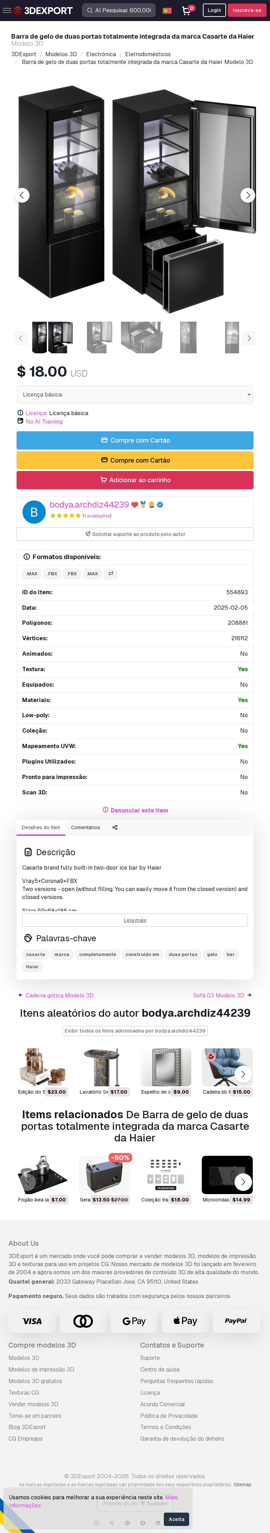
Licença (150, 1392)
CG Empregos (25, 1438)
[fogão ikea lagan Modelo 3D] (42, 1175)
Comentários (85, 827)
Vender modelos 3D (33, 1404)
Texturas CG (23, 1392)
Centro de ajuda (160, 1369)
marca (62, 954)
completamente (97, 954)
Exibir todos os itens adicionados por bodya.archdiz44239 (135, 1031)
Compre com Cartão (139, 440)
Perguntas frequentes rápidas (176, 1381)
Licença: (37, 413)
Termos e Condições (165, 1427)
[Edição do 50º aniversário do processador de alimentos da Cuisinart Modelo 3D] (42, 1067)
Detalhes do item (41, 827)
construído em (142, 954)
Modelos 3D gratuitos (35, 1381)
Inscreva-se (247, 10)
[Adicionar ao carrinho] (43, 1076)
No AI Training (44, 421)
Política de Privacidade (169, 1416)
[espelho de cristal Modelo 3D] (165, 1067)
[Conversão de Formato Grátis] (110, 574)
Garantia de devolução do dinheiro (182, 1438)
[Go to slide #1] (52, 337)
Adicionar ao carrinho (139, 480)
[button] (243, 1074)
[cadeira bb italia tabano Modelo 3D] (227, 1067)
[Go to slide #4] (187, 337)
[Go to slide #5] (232, 337)
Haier (32, 967)
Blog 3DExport (27, 1427)
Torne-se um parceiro (35, 1416)
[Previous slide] (22, 195)
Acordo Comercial (162, 1404)
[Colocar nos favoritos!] (58, 1076)
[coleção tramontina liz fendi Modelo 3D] (165, 1175)
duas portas (183, 954)
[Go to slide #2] (97, 337)
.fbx (52, 574)
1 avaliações (97, 516)
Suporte (150, 1358)
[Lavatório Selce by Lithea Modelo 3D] (104, 1067)
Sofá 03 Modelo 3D (218, 995)
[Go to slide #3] (142, 337)
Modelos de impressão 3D (41, 1369)
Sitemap (242, 1484)
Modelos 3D (23, 1358)
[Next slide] (247, 195)
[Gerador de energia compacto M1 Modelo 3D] (104, 1175)
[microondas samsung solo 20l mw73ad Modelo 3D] (227, 1175)
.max (32, 574)
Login (214, 10)
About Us (23, 1243)
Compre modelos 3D (42, 1345)
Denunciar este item (139, 810)
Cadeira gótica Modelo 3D (60, 995)
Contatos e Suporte (172, 1345)
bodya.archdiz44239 (89, 504)
